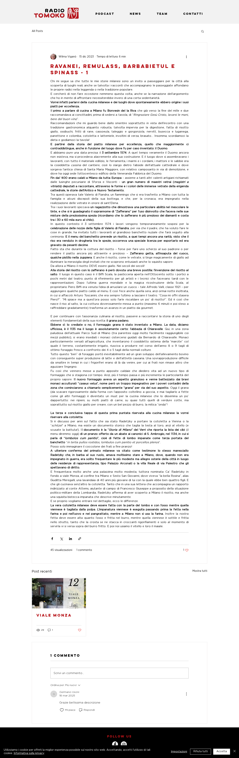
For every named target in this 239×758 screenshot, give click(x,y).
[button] (202, 31)
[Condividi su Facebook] (52, 538)
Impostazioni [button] (179, 751)
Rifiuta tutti (200, 751)
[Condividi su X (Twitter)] (61, 538)
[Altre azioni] (186, 56)
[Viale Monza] (59, 593)
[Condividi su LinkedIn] (70, 538)
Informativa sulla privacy (29, 753)
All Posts (37, 31)
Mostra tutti (199, 571)
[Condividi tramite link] (79, 538)
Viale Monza (54, 615)
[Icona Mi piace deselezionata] (61, 710)
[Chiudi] (234, 751)
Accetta (221, 751)
